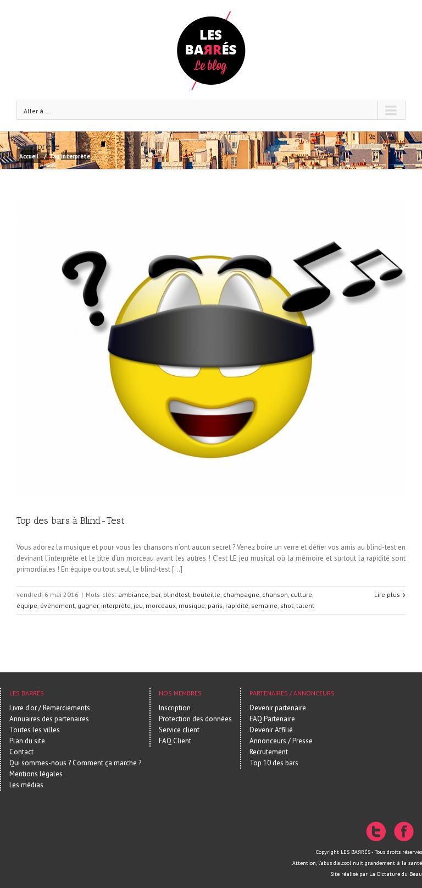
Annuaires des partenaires (49, 718)
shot (286, 605)
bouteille (206, 594)
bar (155, 594)
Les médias (26, 785)
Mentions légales (36, 774)
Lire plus (387, 594)
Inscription (175, 707)
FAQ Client (175, 741)
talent (305, 605)
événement (57, 605)
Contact (21, 752)
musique (192, 605)
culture (301, 594)
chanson (275, 594)
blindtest (176, 594)
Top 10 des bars (273, 763)
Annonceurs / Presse (281, 741)
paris (215, 605)
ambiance (133, 594)
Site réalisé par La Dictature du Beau (376, 874)
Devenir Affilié (271, 729)
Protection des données (195, 718)
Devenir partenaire (277, 707)
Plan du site (27, 741)
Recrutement (268, 752)
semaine (264, 605)
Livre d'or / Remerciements (49, 707)
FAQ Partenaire (272, 718)
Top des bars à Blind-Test (70, 520)
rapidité (236, 605)
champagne (241, 594)
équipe (26, 605)
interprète (116, 605)
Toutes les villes (34, 729)
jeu (138, 605)
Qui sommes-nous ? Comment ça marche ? (75, 763)
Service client (179, 729)
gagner (87, 605)
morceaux (161, 605)
